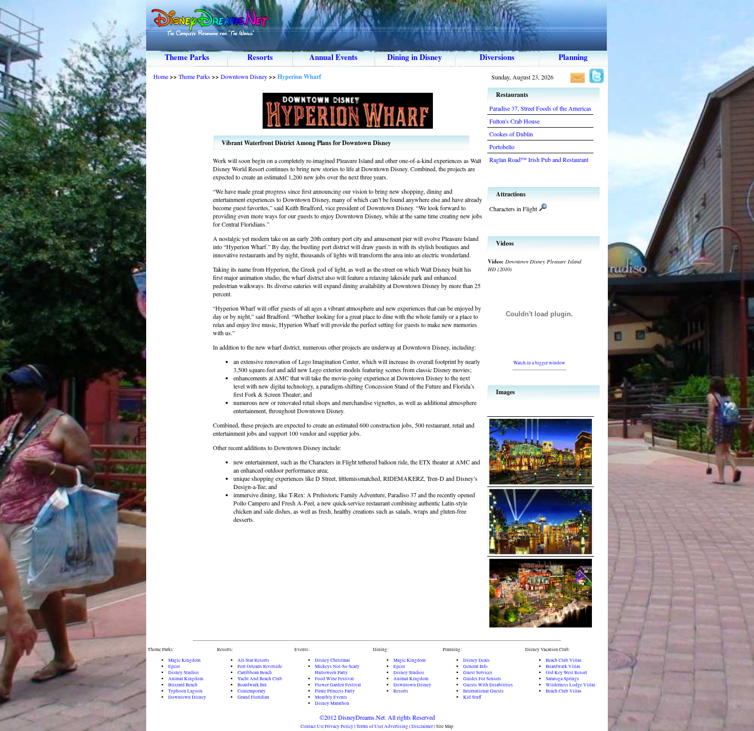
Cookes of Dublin (511, 134)
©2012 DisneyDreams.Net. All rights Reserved (377, 717)
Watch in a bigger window (539, 362)
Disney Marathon (332, 703)
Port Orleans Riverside (259, 666)
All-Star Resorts (253, 660)
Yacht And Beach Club (259, 679)
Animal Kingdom (185, 679)
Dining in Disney (414, 57)
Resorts (260, 57)
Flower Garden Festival (338, 685)
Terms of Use (369, 726)
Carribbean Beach (254, 672)
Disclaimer (422, 726)
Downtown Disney (244, 76)
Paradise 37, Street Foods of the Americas (540, 108)
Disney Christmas (332, 660)
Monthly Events (331, 697)
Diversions (497, 57)
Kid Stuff (472, 697)
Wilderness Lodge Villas (571, 685)
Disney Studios (183, 672)
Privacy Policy (339, 726)
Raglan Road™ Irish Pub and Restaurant (538, 159)
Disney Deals (476, 660)
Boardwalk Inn (252, 685)
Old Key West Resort (566, 672)
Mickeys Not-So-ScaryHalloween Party (337, 669)
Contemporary (251, 691)
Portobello (501, 147)
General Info (475, 666)
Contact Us (312, 726)
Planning (573, 57)
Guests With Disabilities (488, 685)
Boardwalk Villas (563, 666)
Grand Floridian (253, 697)
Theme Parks (187, 57)
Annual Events (333, 57)
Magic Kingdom (184, 660)
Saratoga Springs (562, 679)
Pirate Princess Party (335, 691)
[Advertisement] (179, 240)
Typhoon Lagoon (185, 691)
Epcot (174, 666)
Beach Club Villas (564, 660)
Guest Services (477, 672)
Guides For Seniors (482, 679)
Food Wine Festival (334, 679)
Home (160, 76)
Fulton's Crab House (514, 121)
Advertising (396, 726)
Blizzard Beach (182, 685)
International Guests (483, 691)
